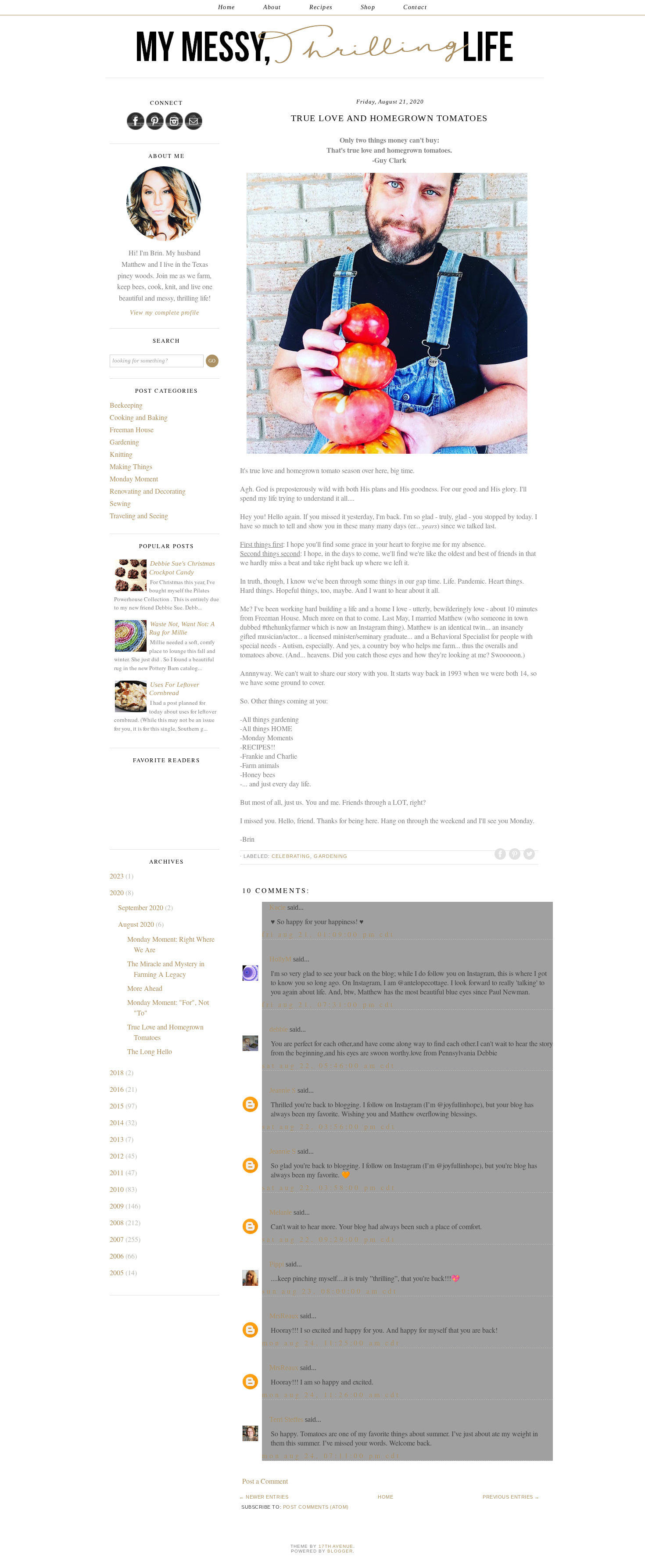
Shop (368, 7)
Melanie (280, 1212)
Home (226, 7)
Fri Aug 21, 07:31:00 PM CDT (328, 1004)
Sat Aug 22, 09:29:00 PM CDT (329, 1239)
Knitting (121, 454)
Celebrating (291, 856)
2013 (117, 1139)
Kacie (277, 907)
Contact (415, 7)
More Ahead (144, 988)
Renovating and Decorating (148, 490)
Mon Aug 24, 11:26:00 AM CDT (331, 1394)
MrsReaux (283, 1316)
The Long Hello (149, 1051)
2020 (117, 892)
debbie (278, 1029)
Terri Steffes (286, 1419)
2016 (117, 1089)
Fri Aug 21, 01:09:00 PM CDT (328, 934)
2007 (117, 1239)
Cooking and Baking (139, 417)
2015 (117, 1105)
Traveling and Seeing (139, 515)
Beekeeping (126, 404)
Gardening (331, 856)
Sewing (120, 503)
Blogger (340, 1551)
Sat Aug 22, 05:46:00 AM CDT (328, 1065)
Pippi (276, 1264)
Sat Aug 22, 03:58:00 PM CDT (329, 1187)
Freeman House (132, 429)
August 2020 (137, 924)
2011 (117, 1172)
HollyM (280, 959)
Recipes (321, 7)
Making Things (131, 466)
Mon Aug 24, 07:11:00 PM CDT (331, 1455)
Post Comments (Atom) (316, 1507)
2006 (117, 1255)
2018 (117, 1072)
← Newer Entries (263, 1496)
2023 (117, 875)
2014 (117, 1122)
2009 (117, 1205)
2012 (117, 1155)
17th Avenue (336, 1546)
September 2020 (141, 907)
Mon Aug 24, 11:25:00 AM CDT (331, 1342)
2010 (117, 1189)
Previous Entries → (511, 1496)
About (272, 7)
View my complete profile (164, 312)
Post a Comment (265, 1480)
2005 (117, 1272)
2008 (117, 1222)
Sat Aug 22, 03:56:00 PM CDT (329, 1126)
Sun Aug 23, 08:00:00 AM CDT (330, 1290)
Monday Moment (134, 478)
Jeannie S (282, 1090)
